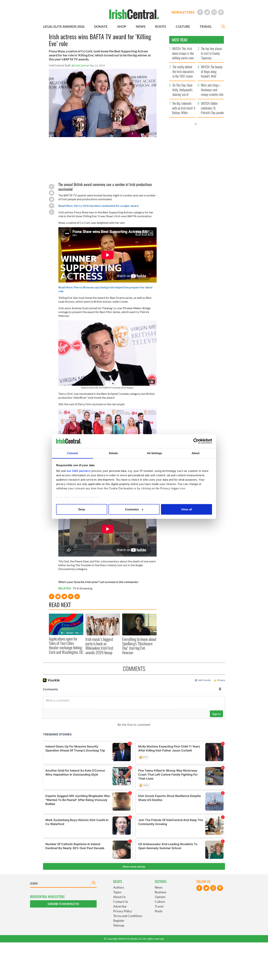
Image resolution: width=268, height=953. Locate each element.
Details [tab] (113, 453)
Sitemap (118, 925)
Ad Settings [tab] (154, 453)
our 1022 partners (79, 470)
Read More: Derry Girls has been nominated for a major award (98, 205)
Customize (132, 509)
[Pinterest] (221, 12)
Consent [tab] (72, 453)
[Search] (223, 27)
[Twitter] (207, 12)
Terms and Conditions (127, 916)
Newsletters (183, 12)
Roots (158, 911)
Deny (81, 509)
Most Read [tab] (179, 40)
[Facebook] (200, 12)
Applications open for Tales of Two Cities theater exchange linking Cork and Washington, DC (66, 645)
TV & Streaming (82, 588)
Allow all (186, 509)
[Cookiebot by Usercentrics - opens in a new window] (196, 441)
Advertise (120, 906)
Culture (160, 902)
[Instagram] (214, 12)
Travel (159, 906)
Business (160, 892)
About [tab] (196, 453)
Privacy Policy (122, 911)
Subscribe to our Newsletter (63, 904)
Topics (117, 892)
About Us (119, 897)
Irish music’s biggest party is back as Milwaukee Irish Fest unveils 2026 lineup (99, 646)
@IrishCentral (80, 65)
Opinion (160, 897)
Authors (118, 887)
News (158, 887)
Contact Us (120, 902)
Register (119, 921)
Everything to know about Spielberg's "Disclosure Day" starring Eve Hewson (139, 646)
